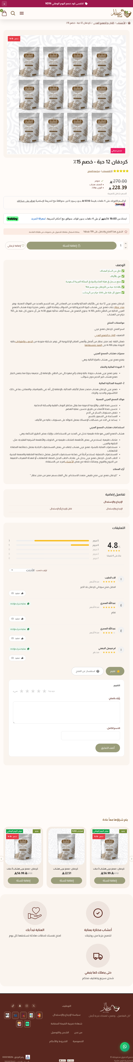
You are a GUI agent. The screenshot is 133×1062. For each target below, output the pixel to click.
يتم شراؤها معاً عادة (115, 819)
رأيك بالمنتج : (114, 698)
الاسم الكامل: (113, 728)
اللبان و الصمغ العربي (103, 22)
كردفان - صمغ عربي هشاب (65, 868)
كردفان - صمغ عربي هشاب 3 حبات (109, 868)
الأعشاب (121, 22)
